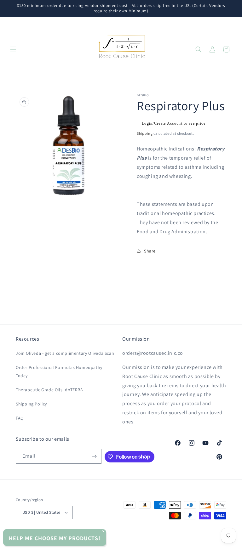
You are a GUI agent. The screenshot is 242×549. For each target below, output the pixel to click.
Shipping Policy (31, 404)
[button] (13, 49)
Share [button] (150, 251)
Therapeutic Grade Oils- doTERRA (49, 390)
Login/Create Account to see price (173, 123)
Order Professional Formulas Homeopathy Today (59, 371)
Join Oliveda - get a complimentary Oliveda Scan (65, 353)
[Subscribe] (94, 456)
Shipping (145, 133)
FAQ (20, 418)
